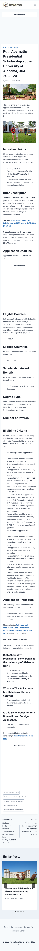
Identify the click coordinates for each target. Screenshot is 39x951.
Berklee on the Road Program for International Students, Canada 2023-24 (29, 827)
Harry (7, 81)
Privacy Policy (29, 927)
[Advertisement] (19, 29)
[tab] (15, 911)
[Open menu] (35, 4)
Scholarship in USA (10, 805)
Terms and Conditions (19, 931)
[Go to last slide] (5, 885)
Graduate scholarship (11, 793)
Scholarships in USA (10, 47)
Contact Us (8, 927)
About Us (18, 927)
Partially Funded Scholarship (13, 801)
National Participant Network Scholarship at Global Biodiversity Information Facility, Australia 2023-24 (9, 831)
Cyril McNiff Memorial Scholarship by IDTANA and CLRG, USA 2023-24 (19, 223)
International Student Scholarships (15, 797)
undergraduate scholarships (13, 809)
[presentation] (19, 872)
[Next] (33, 885)
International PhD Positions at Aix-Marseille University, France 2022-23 (19, 891)
